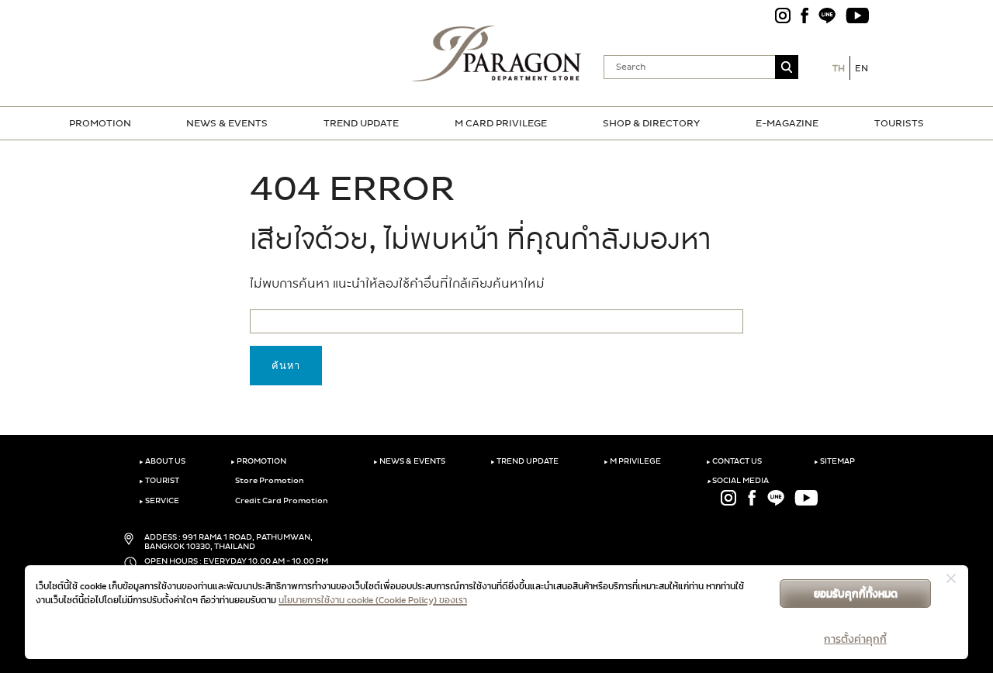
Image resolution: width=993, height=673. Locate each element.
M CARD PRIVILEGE (501, 123)
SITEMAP (834, 461)
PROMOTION (100, 123)
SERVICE (159, 501)
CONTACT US (734, 461)
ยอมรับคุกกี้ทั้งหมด (856, 593)
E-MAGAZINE (787, 123)
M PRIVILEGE (632, 461)
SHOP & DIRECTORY (651, 123)
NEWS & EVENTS (227, 123)
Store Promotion (269, 480)
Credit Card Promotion (281, 501)
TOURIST (159, 480)
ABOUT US (162, 461)
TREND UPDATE (361, 123)
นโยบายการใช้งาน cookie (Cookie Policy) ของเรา (373, 600)
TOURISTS (899, 123)
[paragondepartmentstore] (496, 52)
